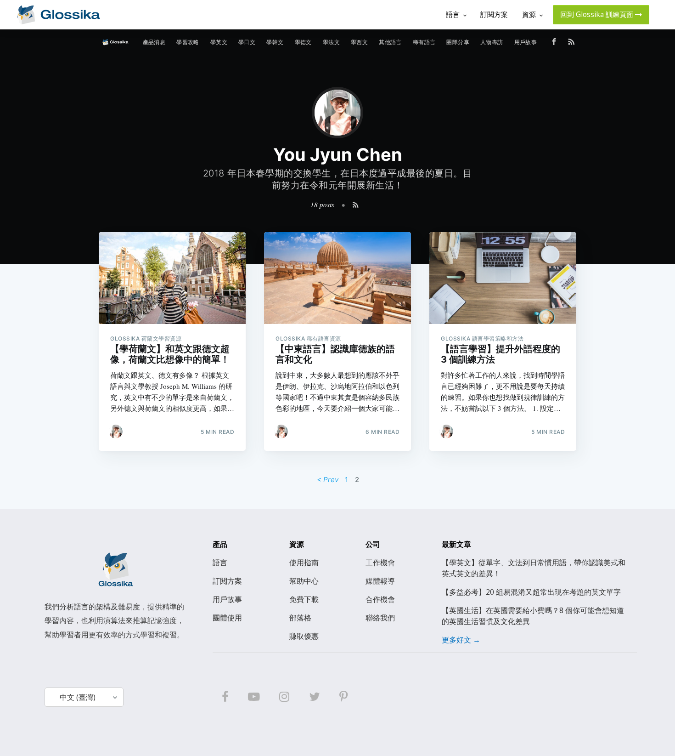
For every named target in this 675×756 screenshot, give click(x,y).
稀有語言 (424, 42)
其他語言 (390, 42)
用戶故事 (525, 42)
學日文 (246, 42)
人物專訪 (491, 42)
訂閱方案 (227, 581)
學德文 (303, 42)
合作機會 (380, 599)
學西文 (359, 42)
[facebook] (225, 697)
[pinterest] (343, 697)
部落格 (300, 618)
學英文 (218, 42)
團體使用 (227, 618)
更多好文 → (461, 640)
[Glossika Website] (58, 15)
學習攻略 (187, 42)
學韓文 (274, 42)
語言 (220, 562)
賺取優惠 (304, 636)
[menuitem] (154, 42)
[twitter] (314, 697)
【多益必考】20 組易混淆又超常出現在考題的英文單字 (531, 592)
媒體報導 (380, 581)
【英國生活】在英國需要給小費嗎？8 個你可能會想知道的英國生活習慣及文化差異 (533, 615)
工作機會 (380, 562)
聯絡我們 (380, 618)
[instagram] (284, 697)
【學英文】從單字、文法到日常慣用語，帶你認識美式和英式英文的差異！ (533, 568)
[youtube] (254, 697)
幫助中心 (304, 581)
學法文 (331, 42)
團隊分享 (457, 42)
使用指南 (304, 562)
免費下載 (304, 599)
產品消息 (154, 42)
